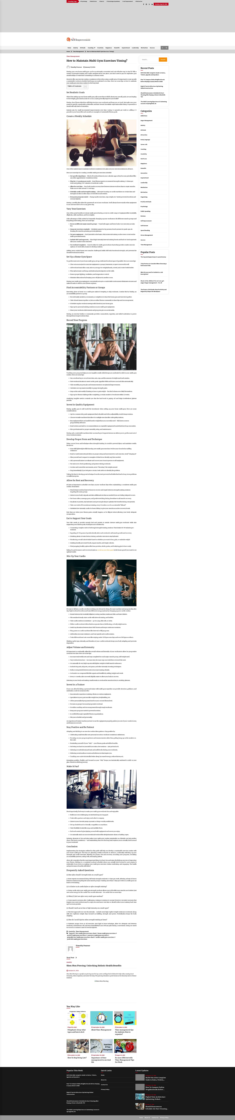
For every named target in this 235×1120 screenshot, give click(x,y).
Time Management (73, 56)
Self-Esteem (144, 225)
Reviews (143, 216)
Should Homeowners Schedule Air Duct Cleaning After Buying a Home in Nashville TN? (153, 95)
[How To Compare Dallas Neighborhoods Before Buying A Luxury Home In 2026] (140, 1087)
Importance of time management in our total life (101, 1060)
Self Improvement (146, 221)
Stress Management (147, 235)
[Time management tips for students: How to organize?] (125, 1018)
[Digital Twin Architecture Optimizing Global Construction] (140, 1096)
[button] (162, 48)
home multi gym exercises (107, 933)
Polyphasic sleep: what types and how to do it (77, 1031)
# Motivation (138, 1)
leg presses (108, 229)
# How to (101, 1)
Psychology (144, 206)
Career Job (144, 144)
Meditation (144, 187)
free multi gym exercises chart (86, 933)
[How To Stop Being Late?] (78, 1046)
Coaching (90, 48)
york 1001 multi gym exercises (77, 939)
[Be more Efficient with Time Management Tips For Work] (125, 1046)
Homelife (117, 48)
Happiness (109, 48)
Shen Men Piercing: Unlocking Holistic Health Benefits (94, 965)
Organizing (144, 197)
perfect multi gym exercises (76, 935)
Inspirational (126, 48)
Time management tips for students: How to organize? (124, 1032)
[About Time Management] (101, 1018)
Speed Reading (145, 230)
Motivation (144, 48)
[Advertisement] (117, 19)
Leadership (135, 48)
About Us (103, 1080)
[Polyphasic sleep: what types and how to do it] (78, 1018)
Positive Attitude (146, 202)
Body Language (145, 139)
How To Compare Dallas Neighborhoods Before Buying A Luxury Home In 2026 (155, 1088)
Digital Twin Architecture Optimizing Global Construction (155, 1098)
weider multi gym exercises (105, 937)
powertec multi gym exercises (98, 935)
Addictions (144, 116)
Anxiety (75, 48)
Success (152, 48)
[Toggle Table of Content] (84, 86)
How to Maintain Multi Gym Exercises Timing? (97, 60)
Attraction (144, 135)
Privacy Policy (105, 1089)
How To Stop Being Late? (77, 1058)
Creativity (100, 48)
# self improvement (128, 1)
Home (69, 48)
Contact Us (104, 1084)
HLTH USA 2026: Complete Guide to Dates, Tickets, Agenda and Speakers (155, 1079)
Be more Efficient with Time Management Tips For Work (124, 1060)
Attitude (82, 48)
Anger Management (146, 120)
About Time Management (101, 1030)
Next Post (70, 958)
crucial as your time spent (105, 550)
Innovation (144, 173)
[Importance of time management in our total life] (101, 1046)
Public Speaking (145, 211)
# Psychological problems (113, 1)
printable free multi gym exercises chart (80, 937)
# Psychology (83, 1)
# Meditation (93, 1)
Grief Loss (144, 159)
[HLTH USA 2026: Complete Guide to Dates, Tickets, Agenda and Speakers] (140, 1077)
